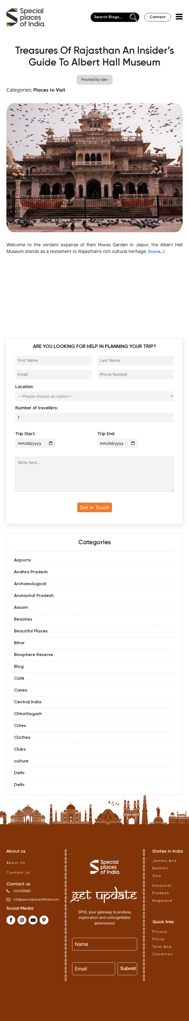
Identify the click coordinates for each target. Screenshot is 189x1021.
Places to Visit (49, 90)
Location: (24, 386)
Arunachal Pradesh (34, 595)
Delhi (19, 773)
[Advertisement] (94, 293)
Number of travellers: (36, 407)
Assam (21, 607)
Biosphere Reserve (33, 655)
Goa (156, 876)
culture (21, 761)
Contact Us (18, 872)
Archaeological (30, 584)
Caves (20, 690)
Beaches (23, 619)
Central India (27, 702)
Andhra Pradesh (31, 572)
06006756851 (22, 891)
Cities (20, 726)
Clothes (22, 737)
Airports (22, 560)
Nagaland (162, 901)
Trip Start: (25, 433)
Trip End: (106, 433)
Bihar (19, 643)
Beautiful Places (31, 631)
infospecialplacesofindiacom (36, 899)
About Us (15, 863)
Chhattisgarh (28, 714)
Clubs (20, 749)
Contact (158, 17)
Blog (19, 666)
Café (19, 678)
